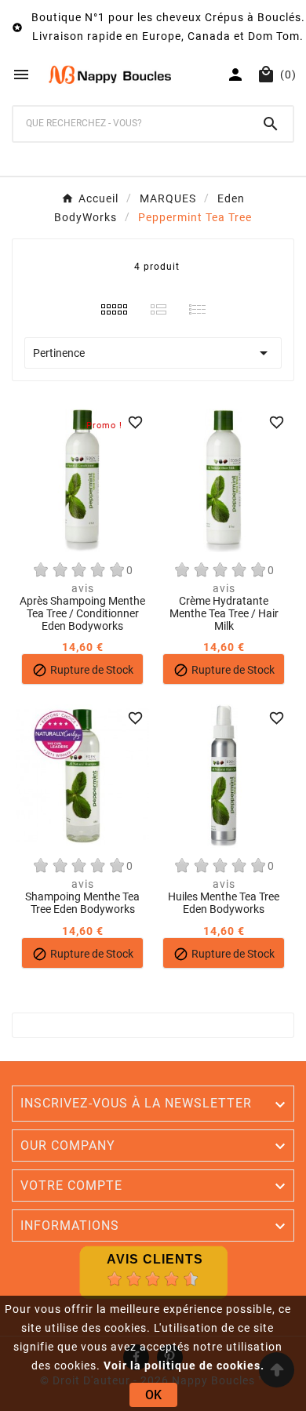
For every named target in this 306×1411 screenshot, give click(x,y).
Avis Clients (155, 1259)
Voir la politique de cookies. (184, 1365)
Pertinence (153, 353)
